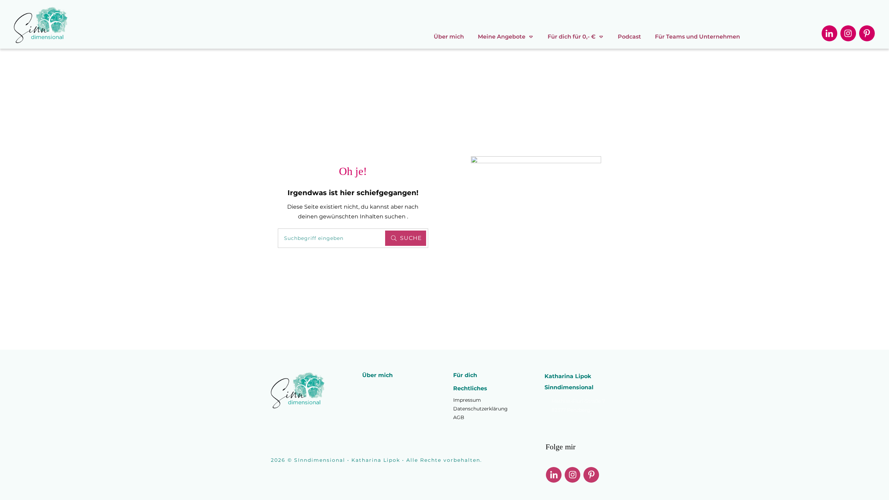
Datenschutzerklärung (480, 409)
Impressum (467, 400)
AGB (458, 417)
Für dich (465, 375)
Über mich (377, 375)
